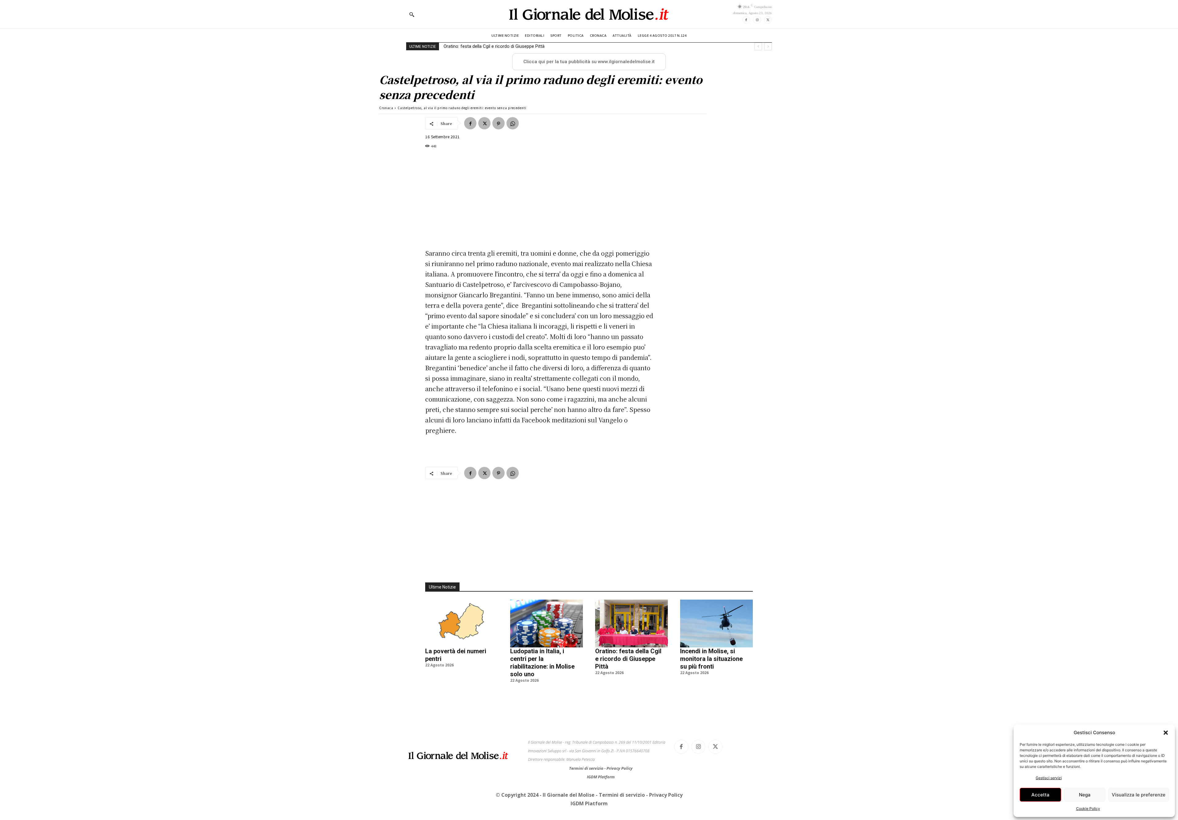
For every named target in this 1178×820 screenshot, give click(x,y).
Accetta (1040, 795)
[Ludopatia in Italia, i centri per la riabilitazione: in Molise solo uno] (546, 623)
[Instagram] (757, 20)
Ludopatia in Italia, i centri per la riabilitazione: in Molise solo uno (542, 662)
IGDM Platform (601, 777)
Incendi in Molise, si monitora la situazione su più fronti (499, 46)
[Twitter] (768, 20)
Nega (1085, 795)
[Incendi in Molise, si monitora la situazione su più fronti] (716, 623)
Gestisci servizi (1049, 778)
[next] (768, 46)
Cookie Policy (1088, 808)
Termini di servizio (586, 768)
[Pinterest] (498, 123)
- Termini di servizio (621, 794)
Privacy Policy (619, 768)
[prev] (758, 46)
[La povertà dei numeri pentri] (461, 623)
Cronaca (386, 107)
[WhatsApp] (512, 123)
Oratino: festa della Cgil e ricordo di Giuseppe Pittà (628, 658)
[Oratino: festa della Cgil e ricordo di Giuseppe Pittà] (631, 623)
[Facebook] (746, 20)
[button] (1166, 733)
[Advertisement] (540, 199)
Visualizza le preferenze (1138, 795)
